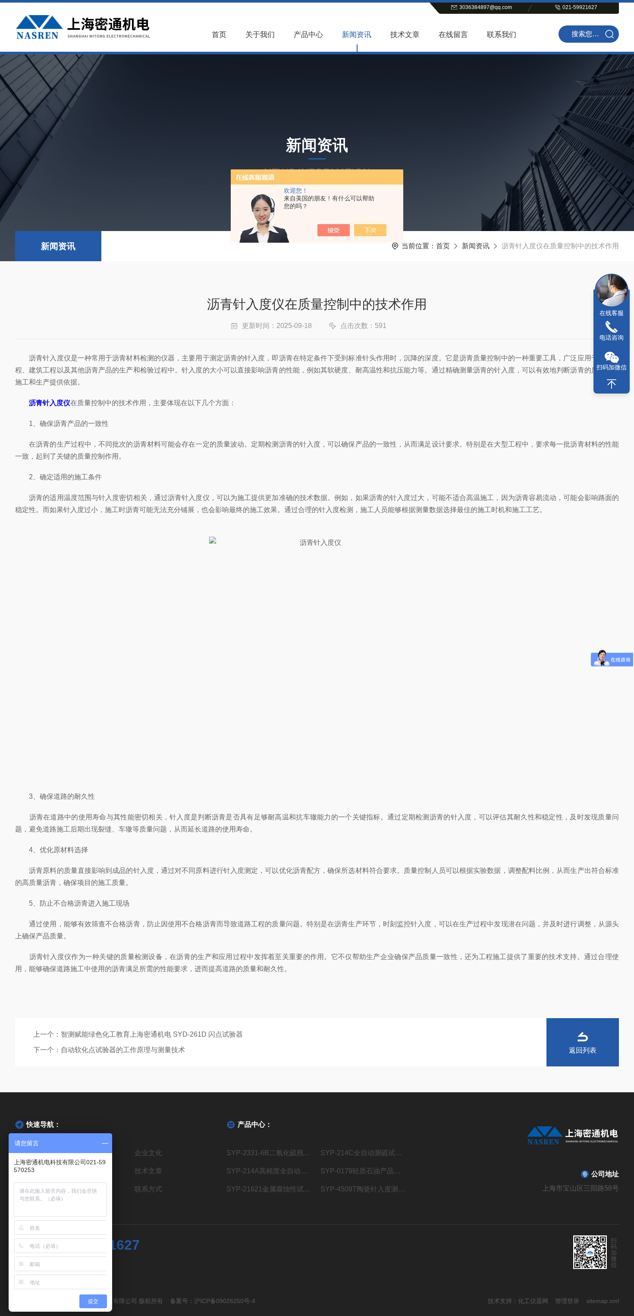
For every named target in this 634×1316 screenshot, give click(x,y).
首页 (219, 35)
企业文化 (148, 1153)
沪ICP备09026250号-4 (224, 1300)
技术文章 (405, 35)
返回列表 (582, 1050)
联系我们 (501, 35)
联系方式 (148, 1189)
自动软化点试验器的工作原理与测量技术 (123, 1049)
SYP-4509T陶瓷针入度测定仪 (364, 1189)
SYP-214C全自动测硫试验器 (364, 1153)
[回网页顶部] (611, 384)
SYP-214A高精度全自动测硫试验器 (270, 1171)
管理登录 (567, 1300)
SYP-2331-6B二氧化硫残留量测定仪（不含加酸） (270, 1153)
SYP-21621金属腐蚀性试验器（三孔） (270, 1189)
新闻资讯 (356, 35)
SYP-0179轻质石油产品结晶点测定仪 (364, 1171)
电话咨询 (611, 337)
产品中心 (308, 35)
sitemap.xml (602, 1300)
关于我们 (260, 35)
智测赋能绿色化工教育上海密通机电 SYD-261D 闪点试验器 (152, 1034)
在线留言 (453, 35)
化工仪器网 (533, 1300)
